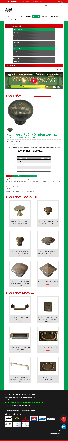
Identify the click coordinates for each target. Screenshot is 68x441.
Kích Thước (17, 176)
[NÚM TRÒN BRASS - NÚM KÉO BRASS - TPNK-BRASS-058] (20, 210)
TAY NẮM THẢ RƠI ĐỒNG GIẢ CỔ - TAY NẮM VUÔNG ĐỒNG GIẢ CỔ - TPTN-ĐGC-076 (48, 319)
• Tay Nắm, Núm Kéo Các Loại (15, 48)
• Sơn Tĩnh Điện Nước (13, 42)
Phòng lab (54, 16)
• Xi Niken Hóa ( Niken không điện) (17, 32)
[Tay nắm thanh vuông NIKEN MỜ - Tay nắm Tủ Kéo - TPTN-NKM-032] (20, 366)
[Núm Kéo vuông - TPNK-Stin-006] (48, 270)
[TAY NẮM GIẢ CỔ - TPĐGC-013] (48, 336)
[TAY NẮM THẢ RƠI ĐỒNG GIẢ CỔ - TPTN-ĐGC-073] (20, 306)
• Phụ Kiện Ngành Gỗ (13, 61)
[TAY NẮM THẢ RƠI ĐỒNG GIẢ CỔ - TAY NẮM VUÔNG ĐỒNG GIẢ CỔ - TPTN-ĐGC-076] (48, 306)
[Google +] (61, 431)
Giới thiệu (20, 16)
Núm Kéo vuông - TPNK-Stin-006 (48, 281)
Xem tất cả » (60, 69)
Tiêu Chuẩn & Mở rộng (29, 176)
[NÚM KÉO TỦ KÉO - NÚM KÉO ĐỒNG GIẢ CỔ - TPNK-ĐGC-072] (20, 240)
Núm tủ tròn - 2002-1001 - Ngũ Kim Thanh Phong (48, 222)
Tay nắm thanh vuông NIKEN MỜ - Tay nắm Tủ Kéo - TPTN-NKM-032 (20, 379)
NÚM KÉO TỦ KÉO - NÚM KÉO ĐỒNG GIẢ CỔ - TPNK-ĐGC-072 (20, 252)
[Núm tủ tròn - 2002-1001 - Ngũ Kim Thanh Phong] (48, 210)
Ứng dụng (45, 16)
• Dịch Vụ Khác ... (12, 45)
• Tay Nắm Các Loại (13, 55)
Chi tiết (20, 226)
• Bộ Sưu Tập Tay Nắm (13, 58)
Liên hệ (17, 19)
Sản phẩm (36, 16)
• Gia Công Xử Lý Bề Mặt (14, 29)
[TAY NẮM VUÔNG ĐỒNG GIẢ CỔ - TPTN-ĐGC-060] (48, 366)
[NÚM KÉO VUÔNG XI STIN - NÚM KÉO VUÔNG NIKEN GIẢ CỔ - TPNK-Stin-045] (20, 270)
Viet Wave (60, 436)
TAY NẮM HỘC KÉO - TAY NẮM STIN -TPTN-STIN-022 (20, 348)
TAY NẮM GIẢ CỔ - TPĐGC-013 (48, 347)
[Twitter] (62, 431)
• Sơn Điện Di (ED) (13, 39)
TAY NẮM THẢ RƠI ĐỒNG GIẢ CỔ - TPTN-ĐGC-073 (20, 318)
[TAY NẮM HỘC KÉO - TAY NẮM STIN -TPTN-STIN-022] (20, 336)
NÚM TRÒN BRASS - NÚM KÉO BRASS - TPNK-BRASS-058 (19, 222)
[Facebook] (59, 431)
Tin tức (9, 19)
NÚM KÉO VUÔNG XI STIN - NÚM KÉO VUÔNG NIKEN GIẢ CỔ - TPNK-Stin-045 (20, 283)
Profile (28, 16)
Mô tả (9, 176)
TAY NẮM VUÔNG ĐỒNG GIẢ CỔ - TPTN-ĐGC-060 (48, 378)
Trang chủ (10, 16)
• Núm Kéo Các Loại (13, 52)
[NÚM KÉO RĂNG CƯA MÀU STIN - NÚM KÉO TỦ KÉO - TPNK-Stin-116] (48, 240)
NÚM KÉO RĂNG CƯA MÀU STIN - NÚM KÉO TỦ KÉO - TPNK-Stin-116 (48, 252)
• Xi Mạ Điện (11, 36)
